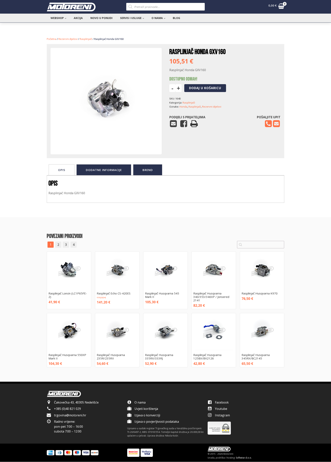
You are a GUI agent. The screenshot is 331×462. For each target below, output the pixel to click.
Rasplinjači (86, 39)
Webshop (57, 18)
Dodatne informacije (104, 170)
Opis (61, 170)
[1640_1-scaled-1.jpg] (106, 143)
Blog (176, 18)
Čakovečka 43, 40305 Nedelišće (76, 402)
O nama (157, 18)
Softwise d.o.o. (244, 457)
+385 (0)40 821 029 (67, 409)
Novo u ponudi (101, 18)
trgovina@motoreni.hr (70, 415)
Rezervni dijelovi (68, 39)
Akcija (78, 18)
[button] (276, 7)
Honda (183, 106)
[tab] (62, 169)
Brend (148, 170)
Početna (51, 39)
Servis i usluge (131, 18)
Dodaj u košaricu (205, 88)
